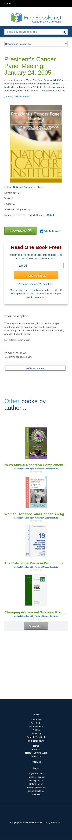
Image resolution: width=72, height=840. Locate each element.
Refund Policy (36, 784)
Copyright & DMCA (36, 773)
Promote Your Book (36, 737)
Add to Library (52, 231)
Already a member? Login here (36, 284)
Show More (36, 626)
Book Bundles (36, 726)
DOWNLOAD (18, 230)
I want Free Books (36, 275)
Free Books (36, 720)
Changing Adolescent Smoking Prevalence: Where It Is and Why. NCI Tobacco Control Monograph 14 (36, 612)
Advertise (36, 794)
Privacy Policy (36, 780)
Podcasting (36, 733)
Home (36, 746)
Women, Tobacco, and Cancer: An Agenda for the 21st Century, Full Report (36, 514)
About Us (36, 749)
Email (23, 265)
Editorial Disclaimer (36, 791)
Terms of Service (36, 777)
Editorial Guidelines (36, 787)
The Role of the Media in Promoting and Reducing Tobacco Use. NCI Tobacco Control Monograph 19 (36, 563)
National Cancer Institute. (28, 187)
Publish (36, 730)
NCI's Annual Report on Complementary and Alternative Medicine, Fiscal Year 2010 (36, 465)
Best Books (36, 723)
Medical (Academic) (23, 469)
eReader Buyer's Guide (36, 753)
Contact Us (36, 756)
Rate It (51, 215)
